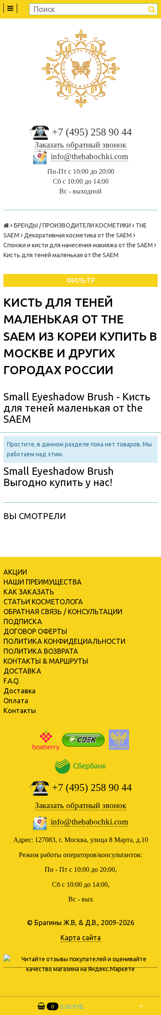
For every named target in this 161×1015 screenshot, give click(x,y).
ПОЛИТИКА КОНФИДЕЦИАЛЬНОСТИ (64, 641)
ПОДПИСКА (22, 621)
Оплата (15, 700)
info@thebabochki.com (89, 156)
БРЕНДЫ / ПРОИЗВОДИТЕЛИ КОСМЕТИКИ (72, 225)
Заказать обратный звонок (80, 144)
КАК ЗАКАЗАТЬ (28, 592)
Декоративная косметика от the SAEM (78, 235)
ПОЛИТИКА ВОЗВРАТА (40, 651)
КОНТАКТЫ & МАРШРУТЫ (45, 661)
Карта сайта (81, 937)
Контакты (19, 710)
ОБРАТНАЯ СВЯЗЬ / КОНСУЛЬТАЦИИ (62, 611)
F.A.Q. (11, 681)
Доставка (19, 691)
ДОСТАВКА (22, 671)
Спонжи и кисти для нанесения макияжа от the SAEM (78, 245)
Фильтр (80, 280)
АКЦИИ (15, 572)
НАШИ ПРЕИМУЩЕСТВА (42, 582)
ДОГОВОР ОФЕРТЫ (35, 631)
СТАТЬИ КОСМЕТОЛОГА (43, 602)
